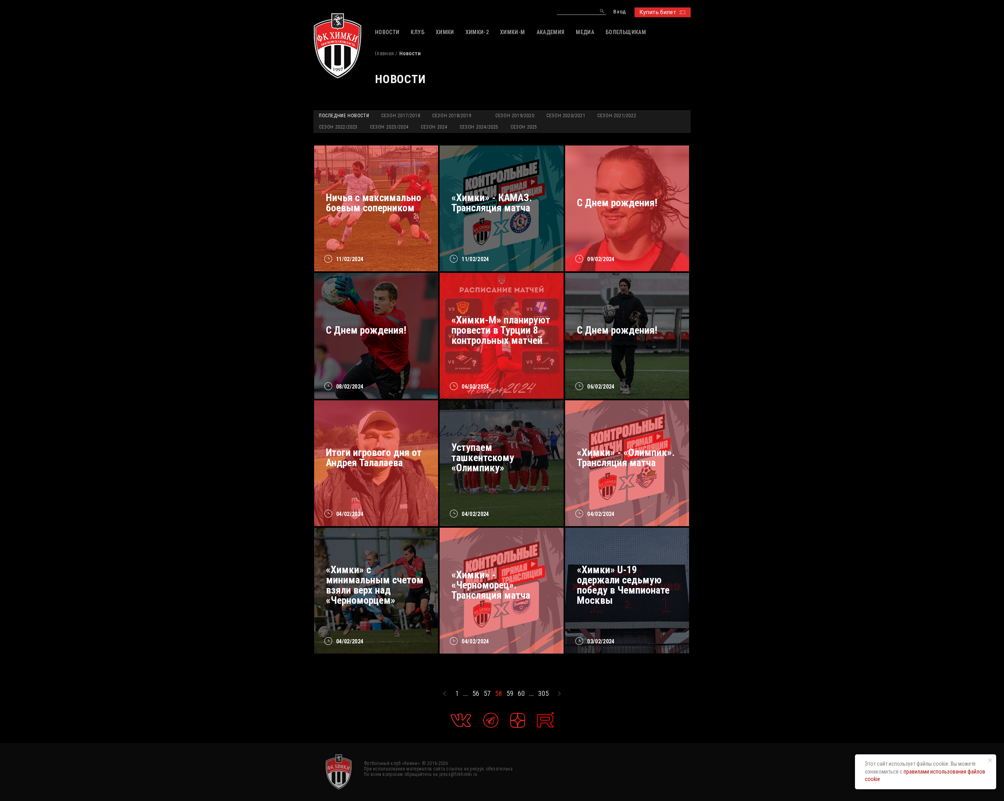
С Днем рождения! (617, 203)
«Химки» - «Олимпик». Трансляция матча (626, 458)
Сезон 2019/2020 (514, 115)
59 (509, 693)
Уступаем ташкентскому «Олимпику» (482, 457)
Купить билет (658, 12)
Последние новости (344, 115)
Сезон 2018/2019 (451, 115)
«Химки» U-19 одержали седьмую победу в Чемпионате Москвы (623, 585)
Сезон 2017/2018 (400, 115)
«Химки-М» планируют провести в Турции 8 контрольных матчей (500, 330)
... (465, 693)
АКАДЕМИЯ (551, 32)
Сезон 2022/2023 (338, 127)
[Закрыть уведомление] (990, 760)
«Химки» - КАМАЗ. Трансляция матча (491, 203)
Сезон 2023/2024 (389, 127)
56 (475, 693)
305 (543, 693)
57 (487, 693)
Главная (384, 53)
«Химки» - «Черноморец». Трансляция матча (490, 585)
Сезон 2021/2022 (616, 115)
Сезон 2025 (524, 127)
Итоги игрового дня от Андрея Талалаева (374, 458)
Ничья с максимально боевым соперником (373, 203)
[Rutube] (545, 720)
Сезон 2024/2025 (479, 127)
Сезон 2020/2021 (565, 115)
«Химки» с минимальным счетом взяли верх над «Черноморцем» (375, 585)
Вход (619, 12)
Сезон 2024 (434, 127)
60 (521, 693)
